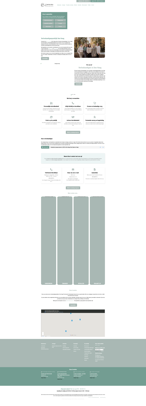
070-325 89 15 (51, 178)
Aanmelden (86, 354)
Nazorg (75, 351)
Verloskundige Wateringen (89, 347)
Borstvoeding (76, 347)
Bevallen (81, 283)
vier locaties (49, 41)
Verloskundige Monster (88, 349)
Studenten (86, 356)
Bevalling (64, 345)
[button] (48, 20)
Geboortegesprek (66, 347)
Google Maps (43, 377)
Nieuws (85, 360)
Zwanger (65, 283)
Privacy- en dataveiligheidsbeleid (93, 397)
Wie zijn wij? (86, 345)
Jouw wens (43, 345)
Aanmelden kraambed (66, 349)
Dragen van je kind (77, 349)
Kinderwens (48, 283)
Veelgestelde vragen (88, 353)
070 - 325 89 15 (86, 1)
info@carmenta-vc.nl (73, 176)
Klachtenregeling (87, 351)
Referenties (86, 358)
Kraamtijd (97, 283)
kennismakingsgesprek (70, 300)
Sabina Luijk (50, 48)
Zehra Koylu (56, 48)
